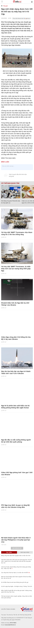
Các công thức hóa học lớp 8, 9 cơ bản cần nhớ (13, 572)
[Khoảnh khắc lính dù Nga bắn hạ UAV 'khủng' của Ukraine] (17, 289)
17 (12, 568)
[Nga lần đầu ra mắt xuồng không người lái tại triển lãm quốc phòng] (17, 426)
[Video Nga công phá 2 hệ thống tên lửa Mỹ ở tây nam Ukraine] (17, 324)
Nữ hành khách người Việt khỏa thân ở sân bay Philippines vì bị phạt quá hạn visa (16, 540)
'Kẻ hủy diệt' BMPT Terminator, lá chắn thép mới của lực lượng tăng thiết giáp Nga (16, 269)
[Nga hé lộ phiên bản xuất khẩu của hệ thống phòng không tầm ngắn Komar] (17, 392)
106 (29, 572)
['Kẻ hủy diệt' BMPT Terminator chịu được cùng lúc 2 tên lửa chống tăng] (17, 219)
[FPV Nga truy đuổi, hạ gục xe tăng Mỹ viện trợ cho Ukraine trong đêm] (17, 492)
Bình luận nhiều (25, 552)
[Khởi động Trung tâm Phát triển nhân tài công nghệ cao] (10, 191)
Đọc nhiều (9, 552)
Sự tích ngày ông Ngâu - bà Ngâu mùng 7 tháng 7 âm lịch (16, 586)
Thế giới (5, 6)
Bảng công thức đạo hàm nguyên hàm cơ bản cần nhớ (15, 555)
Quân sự (3, 237)
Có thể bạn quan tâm (10, 183)
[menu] (2, 1)
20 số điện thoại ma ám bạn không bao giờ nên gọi (14, 582)
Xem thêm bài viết (17, 548)
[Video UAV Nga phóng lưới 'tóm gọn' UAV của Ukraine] (17, 459)
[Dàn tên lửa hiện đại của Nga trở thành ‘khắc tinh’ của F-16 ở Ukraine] (17, 358)
